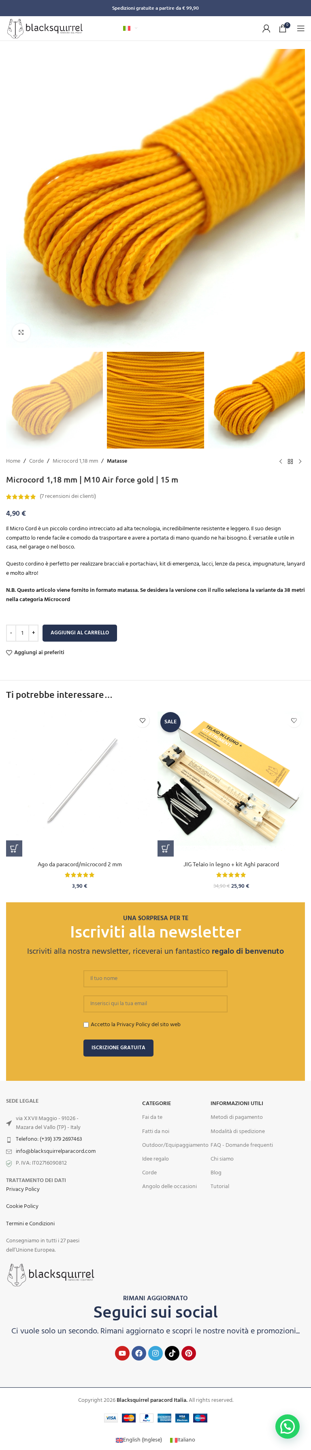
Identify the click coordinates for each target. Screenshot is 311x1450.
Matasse (117, 461)
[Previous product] (280, 461)
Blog (216, 1173)
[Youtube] (122, 1353)
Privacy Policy (23, 1189)
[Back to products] (290, 461)
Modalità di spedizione (238, 1131)
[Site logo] (45, 28)
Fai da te (152, 1117)
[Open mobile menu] (301, 28)
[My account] (266, 28)
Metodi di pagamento (237, 1117)
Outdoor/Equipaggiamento (175, 1145)
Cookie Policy (22, 1206)
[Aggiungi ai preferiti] (142, 720)
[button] (14, 848)
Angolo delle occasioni (169, 1186)
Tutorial (220, 1186)
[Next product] (300, 461)
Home (13, 461)
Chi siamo (222, 1159)
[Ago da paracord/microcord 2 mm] (79, 783)
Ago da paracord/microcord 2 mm (80, 863)
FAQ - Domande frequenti (242, 1145)
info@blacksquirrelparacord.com (56, 1151)
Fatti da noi (155, 1131)
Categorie (156, 1103)
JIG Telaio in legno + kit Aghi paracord (231, 863)
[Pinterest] (188, 1353)
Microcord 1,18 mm (75, 461)
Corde (36, 461)
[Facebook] (139, 1353)
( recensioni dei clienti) (68, 496)
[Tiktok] (172, 1353)
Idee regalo (155, 1159)
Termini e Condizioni (30, 1224)
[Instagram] (155, 1353)
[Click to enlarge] (21, 332)
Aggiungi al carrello (80, 633)
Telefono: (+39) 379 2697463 (49, 1139)
